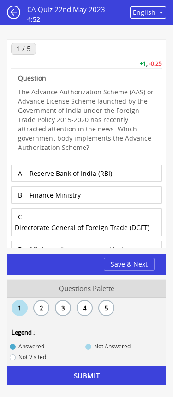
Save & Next (129, 264)
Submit (87, 376)
